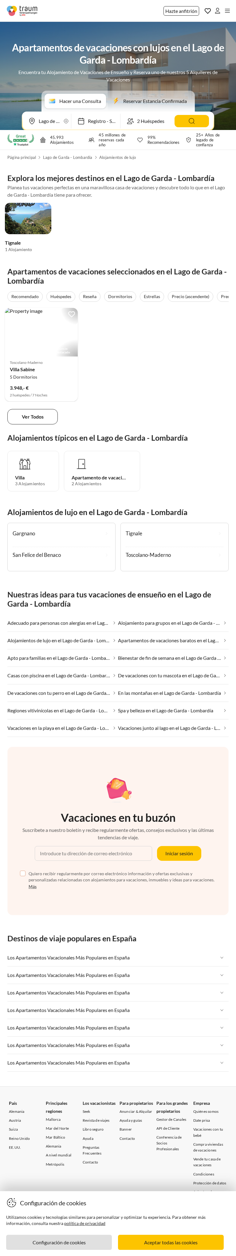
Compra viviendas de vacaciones (208, 1147)
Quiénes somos (206, 1111)
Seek (86, 1111)
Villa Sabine (22, 369)
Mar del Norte (57, 1128)
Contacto (90, 1162)
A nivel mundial (58, 1155)
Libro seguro (93, 1129)
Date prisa (201, 1120)
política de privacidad (84, 1223)
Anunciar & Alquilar (136, 1111)
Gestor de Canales (171, 1119)
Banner (126, 1129)
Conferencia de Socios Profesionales (169, 1143)
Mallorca (53, 1119)
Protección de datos (209, 1183)
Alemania (17, 1111)
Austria (15, 1120)
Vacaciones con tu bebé (208, 1132)
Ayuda (88, 1138)
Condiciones (203, 1174)
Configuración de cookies (59, 1242)
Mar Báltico (55, 1137)
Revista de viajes (96, 1120)
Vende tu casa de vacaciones (207, 1162)
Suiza (13, 1129)
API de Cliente (168, 1128)
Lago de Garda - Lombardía (67, 157)
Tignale (13, 243)
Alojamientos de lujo (117, 157)
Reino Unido (19, 1138)
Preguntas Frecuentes (92, 1150)
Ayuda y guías (131, 1120)
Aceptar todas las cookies (171, 1242)
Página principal (21, 157)
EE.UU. (15, 1147)
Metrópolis (55, 1164)
